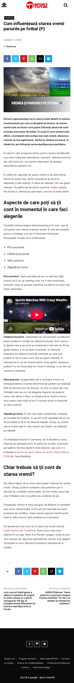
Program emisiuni (27, 658)
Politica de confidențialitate (30, 663)
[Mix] (37, 644)
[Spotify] (45, 644)
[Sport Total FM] (37, 5)
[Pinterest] (23, 58)
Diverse (9, 17)
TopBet (54, 187)
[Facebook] (7, 58)
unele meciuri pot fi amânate (20, 530)
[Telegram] (48, 58)
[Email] (40, 58)
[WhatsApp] (32, 58)
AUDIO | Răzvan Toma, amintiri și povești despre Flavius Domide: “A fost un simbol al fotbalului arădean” (54, 598)
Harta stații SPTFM (48, 658)
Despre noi (9, 658)
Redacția (11, 46)
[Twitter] (15, 58)
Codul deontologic (41, 667)
